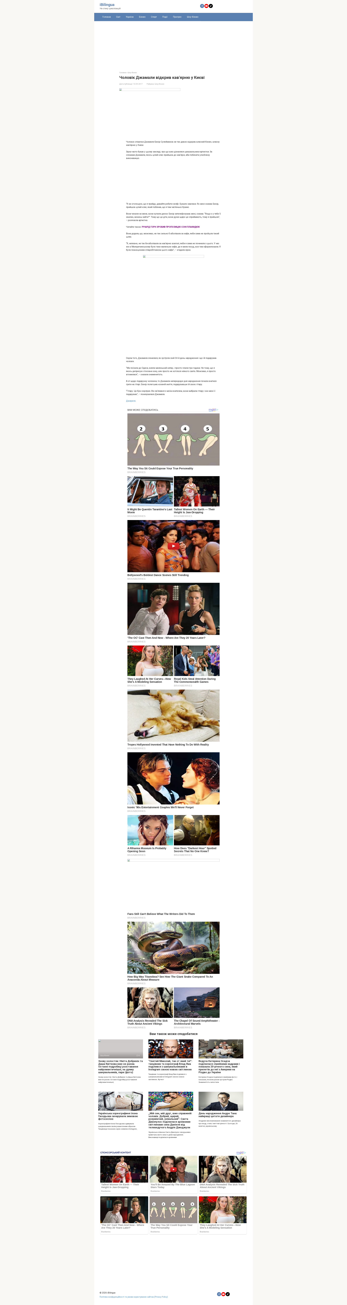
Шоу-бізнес (192, 17)
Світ (118, 17)
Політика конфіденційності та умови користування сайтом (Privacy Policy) (134, 1297)
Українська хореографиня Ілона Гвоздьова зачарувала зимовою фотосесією (118, 1116)
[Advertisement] (173, 44)
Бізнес (142, 17)
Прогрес (177, 17)
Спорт (154, 17)
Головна (106, 17)
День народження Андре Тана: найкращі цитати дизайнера (218, 1115)
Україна (130, 17)
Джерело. (131, 401)
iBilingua (107, 4)
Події (165, 17)
